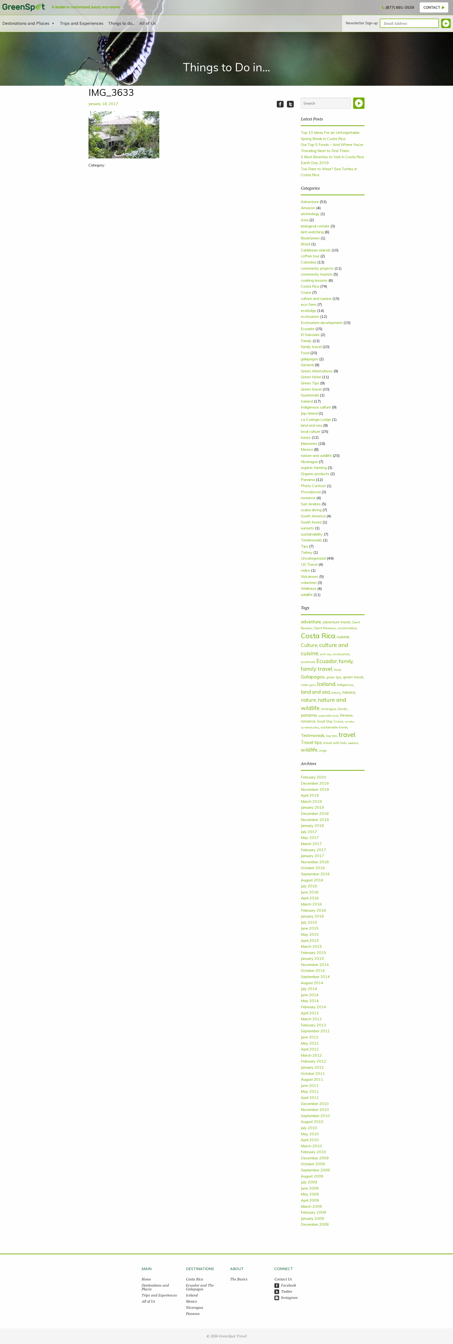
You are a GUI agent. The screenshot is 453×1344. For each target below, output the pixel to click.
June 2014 (310, 994)
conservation (347, 628)
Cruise (306, 292)
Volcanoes (309, 576)
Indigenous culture (316, 407)
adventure (311, 622)
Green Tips (310, 383)
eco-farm (308, 304)
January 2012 (312, 1067)
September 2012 (315, 1031)
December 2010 (315, 1103)
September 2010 (315, 1115)
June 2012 (310, 1037)
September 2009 (315, 1170)
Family (306, 340)
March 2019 (311, 801)
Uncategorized (313, 558)
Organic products (315, 473)
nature (308, 700)
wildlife (307, 594)
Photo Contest (313, 485)
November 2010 (315, 1109)
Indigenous (345, 685)
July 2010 (309, 1127)
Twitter (286, 1291)
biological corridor (315, 226)
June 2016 (310, 892)
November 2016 (315, 861)
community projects (317, 268)
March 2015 (311, 946)
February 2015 (313, 952)
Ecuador (308, 328)
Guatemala (310, 395)
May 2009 (310, 1194)
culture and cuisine (316, 298)
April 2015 (310, 940)
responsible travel (328, 715)
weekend (353, 743)
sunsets (307, 528)
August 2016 (312, 880)
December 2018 (315, 813)
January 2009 (312, 1218)
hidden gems (308, 685)
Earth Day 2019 (315, 162)
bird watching (312, 232)
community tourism (316, 274)
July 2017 (309, 831)
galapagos (309, 359)
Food (305, 352)
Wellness (308, 588)
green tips (333, 677)
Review (346, 715)
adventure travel (336, 622)
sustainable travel (334, 727)
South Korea (311, 522)
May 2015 (310, 934)
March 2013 (311, 1019)
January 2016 (312, 916)
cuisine (343, 636)
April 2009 (310, 1200)
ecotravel (308, 662)
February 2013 (313, 1025)
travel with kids (334, 743)
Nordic (342, 709)
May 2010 (310, 1133)
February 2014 (313, 1006)
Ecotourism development (322, 322)
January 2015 (312, 958)
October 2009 (313, 1163)
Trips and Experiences (81, 23)
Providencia (311, 491)
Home (146, 1279)
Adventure (310, 201)
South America (313, 516)
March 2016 (311, 904)
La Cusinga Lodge (316, 419)
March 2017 (311, 843)
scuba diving (311, 509)
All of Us (147, 23)
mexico (348, 692)
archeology (310, 213)
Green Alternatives (317, 371)
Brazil (305, 244)
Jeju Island (309, 413)
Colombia (308, 262)
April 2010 (310, 1139)
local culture (310, 431)
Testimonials (311, 540)
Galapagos (313, 677)
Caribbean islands (316, 250)
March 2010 (311, 1146)
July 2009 (309, 1182)
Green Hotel (311, 376)
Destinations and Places (25, 23)
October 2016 (313, 867)
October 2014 (313, 970)
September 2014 (315, 976)
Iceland (307, 401)
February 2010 (313, 1151)
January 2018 (312, 825)
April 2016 (310, 898)
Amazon (308, 207)
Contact (432, 7)
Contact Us (283, 1279)
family (346, 661)
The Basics (238, 1279)
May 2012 (310, 1043)
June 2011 (310, 1085)
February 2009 (313, 1212)
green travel (353, 677)
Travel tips (311, 742)
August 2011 (312, 1079)
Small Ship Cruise (330, 721)
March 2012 (311, 1055)
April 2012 (310, 1049)
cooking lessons (314, 280)
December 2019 (315, 783)
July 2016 (309, 886)
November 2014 (315, 964)
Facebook (288, 1285)
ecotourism (310, 316)
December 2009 (315, 1158)
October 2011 (313, 1073)
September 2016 (315, 874)
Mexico (307, 449)
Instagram (289, 1297)
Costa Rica (310, 286)
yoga (323, 750)
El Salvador (310, 334)
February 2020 (313, 777)
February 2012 (313, 1061)
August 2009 (312, 1176)
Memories (309, 443)
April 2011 (310, 1097)
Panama (308, 479)
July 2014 (309, 988)
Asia (304, 219)
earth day (325, 654)
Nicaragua (309, 461)
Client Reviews (325, 628)
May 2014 (310, 1000)
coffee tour (310, 256)
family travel (311, 346)
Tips (304, 546)
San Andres (311, 504)
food (337, 670)
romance (308, 497)
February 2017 (313, 849)
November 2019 (315, 789)
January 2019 (312, 807)
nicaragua (328, 709)
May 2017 (310, 837)
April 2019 (310, 795)
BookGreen (310, 238)
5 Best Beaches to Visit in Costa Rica (332, 156)
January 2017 (312, 855)
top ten (331, 736)
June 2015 (310, 928)
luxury (306, 437)
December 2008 (315, 1224)
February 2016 (313, 910)
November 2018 (315, 819)
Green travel (311, 389)
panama (309, 715)
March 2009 (311, 1206)
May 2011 (310, 1091)
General (307, 364)
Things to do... (121, 23)
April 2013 (310, 1013)
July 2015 (309, 922)
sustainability (312, 534)
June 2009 (310, 1188)
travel (347, 735)
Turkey (306, 552)
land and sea (311, 425)
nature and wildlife (316, 455)
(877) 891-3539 (400, 7)
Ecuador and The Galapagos (200, 1287)
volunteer (309, 582)
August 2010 (312, 1121)
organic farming (314, 467)
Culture (309, 645)
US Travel (309, 564)
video (305, 570)
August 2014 (312, 982)
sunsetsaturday (310, 727)
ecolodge (308, 310)
